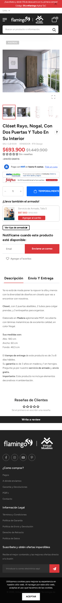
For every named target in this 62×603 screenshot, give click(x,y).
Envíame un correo (42, 248)
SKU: (5, 144)
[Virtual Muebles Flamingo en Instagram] (14, 457)
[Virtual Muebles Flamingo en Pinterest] (31, 457)
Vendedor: (25, 144)
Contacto (7, 499)
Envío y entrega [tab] (40, 278)
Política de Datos (11, 538)
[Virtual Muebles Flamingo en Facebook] (6, 457)
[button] (56, 71)
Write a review (31, 419)
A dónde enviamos (12, 481)
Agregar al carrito (31, 217)
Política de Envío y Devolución (18, 526)
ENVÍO (7, 159)
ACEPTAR (31, 596)
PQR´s (6, 492)
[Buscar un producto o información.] (54, 29)
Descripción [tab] (13, 278)
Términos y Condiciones (15, 514)
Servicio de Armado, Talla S (32, 208)
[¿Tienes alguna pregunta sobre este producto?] (56, 132)
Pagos (6, 475)
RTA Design (37, 144)
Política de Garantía (13, 520)
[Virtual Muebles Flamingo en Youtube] (23, 457)
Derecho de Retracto (13, 532)
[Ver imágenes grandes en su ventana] (53, 97)
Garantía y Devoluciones (15, 487)
